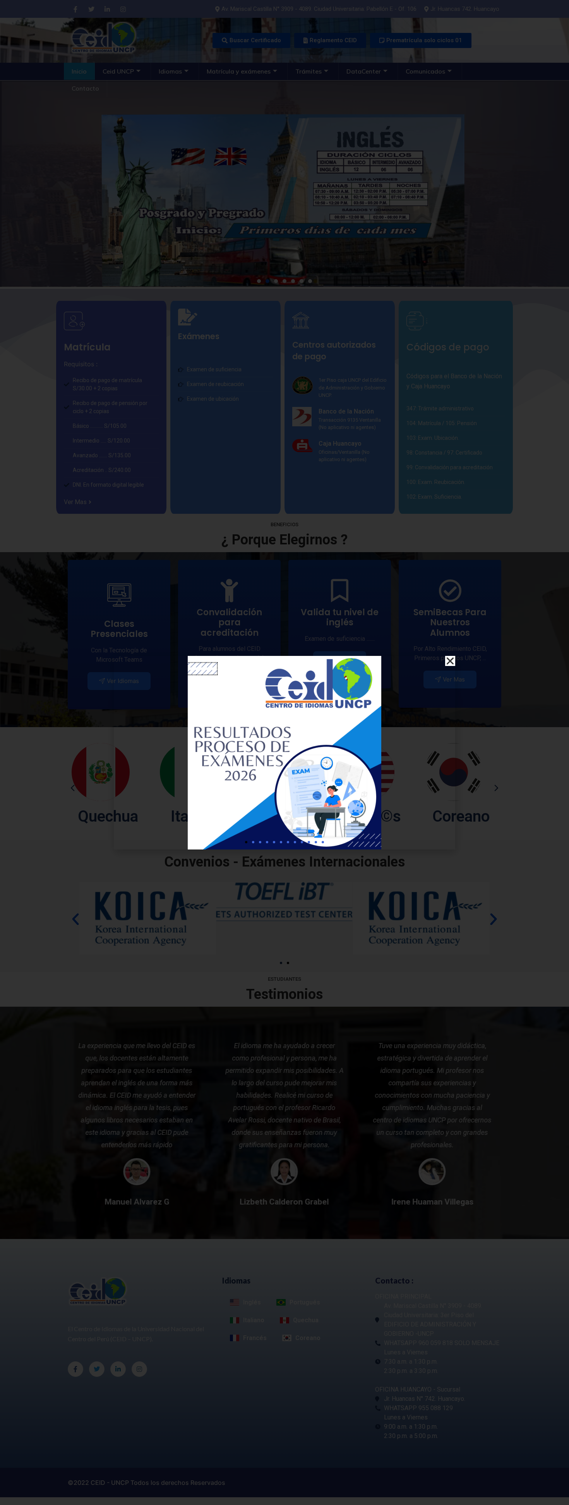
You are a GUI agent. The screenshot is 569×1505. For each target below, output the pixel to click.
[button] (246, 842)
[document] (284, 752)
